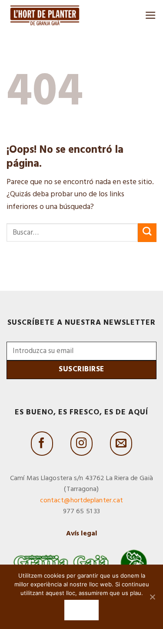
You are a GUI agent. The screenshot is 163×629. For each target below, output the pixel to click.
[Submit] (147, 232)
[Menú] (150, 15)
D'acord (81, 610)
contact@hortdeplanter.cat (81, 500)
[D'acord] (152, 596)
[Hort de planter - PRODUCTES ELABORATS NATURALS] (45, 15)
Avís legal (81, 533)
